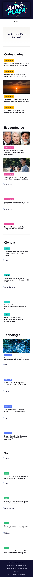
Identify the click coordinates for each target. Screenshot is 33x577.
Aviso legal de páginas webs (16, 565)
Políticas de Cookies (17, 563)
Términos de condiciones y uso (16, 568)
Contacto (16, 571)
